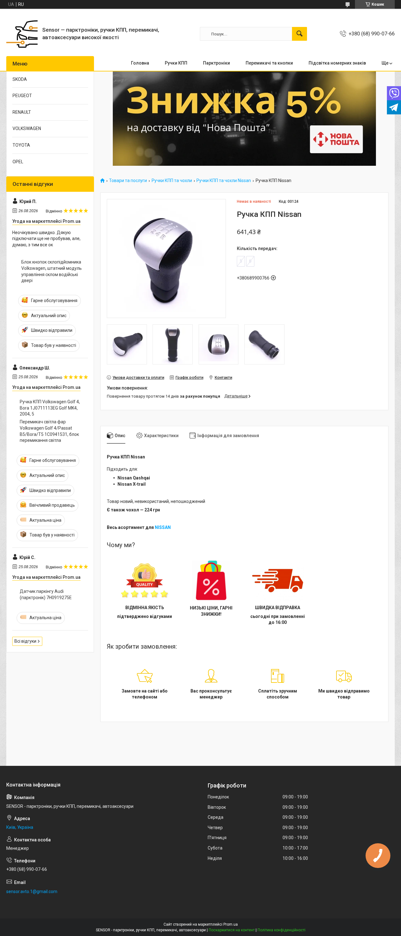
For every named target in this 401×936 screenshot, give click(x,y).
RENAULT (22, 112)
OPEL (18, 161)
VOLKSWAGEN (27, 128)
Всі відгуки (25, 641)
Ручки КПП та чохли (172, 180)
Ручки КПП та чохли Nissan (223, 180)
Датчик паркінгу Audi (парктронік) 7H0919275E (46, 594)
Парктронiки (216, 62)
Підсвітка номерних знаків (337, 62)
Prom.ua (230, 924)
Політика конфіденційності (281, 930)
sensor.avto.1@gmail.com (31, 891)
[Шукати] (299, 34)
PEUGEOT (22, 95)
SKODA (20, 79)
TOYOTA (21, 145)
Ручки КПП (176, 62)
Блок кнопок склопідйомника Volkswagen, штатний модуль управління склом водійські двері (51, 271)
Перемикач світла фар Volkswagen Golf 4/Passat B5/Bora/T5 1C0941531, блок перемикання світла (49, 431)
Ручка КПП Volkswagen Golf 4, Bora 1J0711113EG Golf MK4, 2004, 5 (50, 407)
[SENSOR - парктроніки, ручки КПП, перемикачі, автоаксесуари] (22, 34)
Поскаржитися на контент (232, 930)
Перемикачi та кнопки (269, 62)
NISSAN (163, 527)
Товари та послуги (128, 180)
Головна (140, 62)
